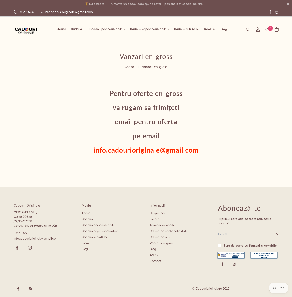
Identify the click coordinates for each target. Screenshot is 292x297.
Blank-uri (210, 29)
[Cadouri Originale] (26, 29)
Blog (224, 29)
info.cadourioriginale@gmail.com (36, 238)
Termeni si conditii (162, 225)
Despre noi (157, 213)
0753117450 (21, 233)
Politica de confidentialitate (169, 231)
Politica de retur (161, 237)
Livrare (154, 219)
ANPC (154, 255)
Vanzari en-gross (161, 243)
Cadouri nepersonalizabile (148, 29)
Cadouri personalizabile (105, 29)
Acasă (129, 67)
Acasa (61, 29)
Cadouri (76, 29)
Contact (155, 261)
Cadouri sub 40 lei (186, 29)
